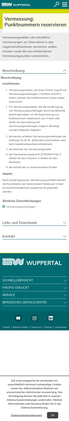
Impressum (36, 327)
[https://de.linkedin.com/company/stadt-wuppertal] (50, 318)
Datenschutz (60, 327)
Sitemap (48, 327)
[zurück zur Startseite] (7, 4)
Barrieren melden (20, 327)
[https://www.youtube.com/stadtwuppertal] (18, 318)
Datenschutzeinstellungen (26, 415)
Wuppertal (22, 5)
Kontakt (6, 327)
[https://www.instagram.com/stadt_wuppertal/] (34, 318)
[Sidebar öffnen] (64, 4)
